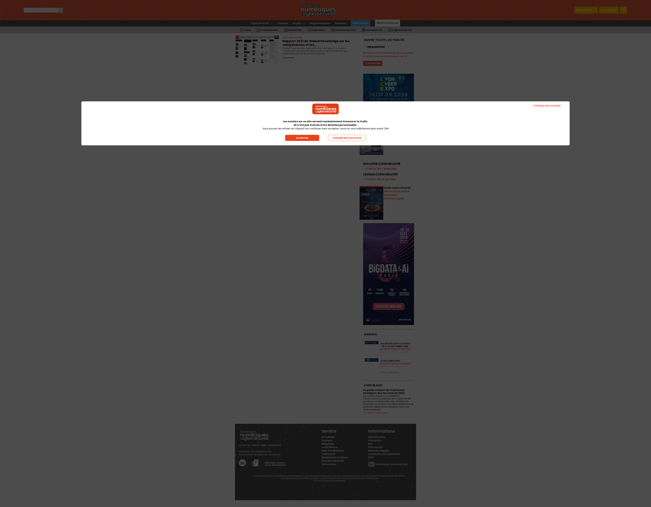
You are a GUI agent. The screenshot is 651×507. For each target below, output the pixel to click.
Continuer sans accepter (547, 105)
